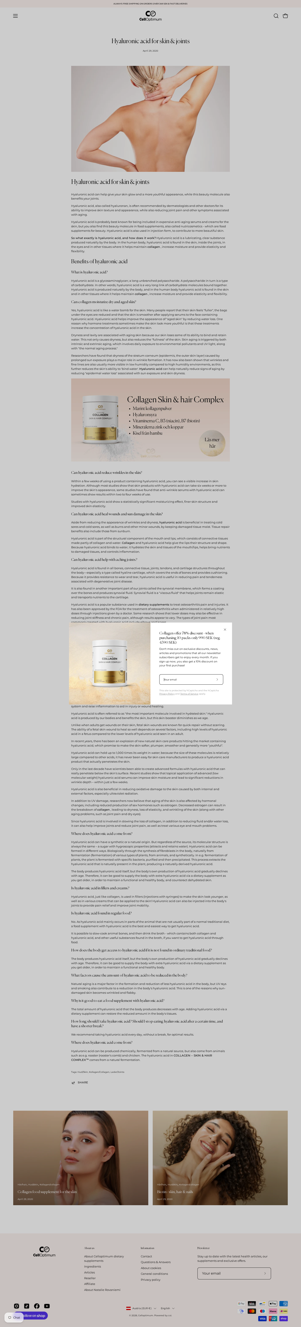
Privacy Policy (167, 694)
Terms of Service (189, 694)
